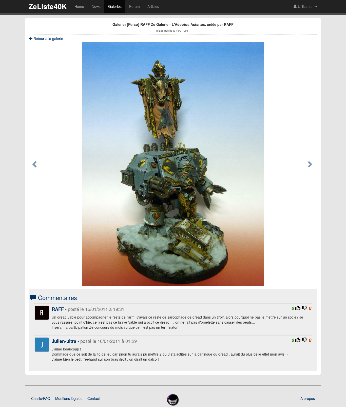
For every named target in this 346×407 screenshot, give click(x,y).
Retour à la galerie (47, 38)
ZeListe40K (48, 6)
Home (79, 6)
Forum (134, 6)
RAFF (58, 309)
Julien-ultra (64, 341)
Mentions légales (68, 398)
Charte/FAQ (40, 398)
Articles (153, 6)
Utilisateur (306, 6)
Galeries (115, 6)
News (96, 6)
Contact (93, 398)
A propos (307, 398)
